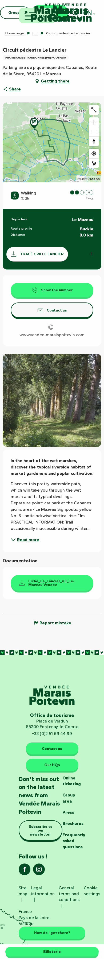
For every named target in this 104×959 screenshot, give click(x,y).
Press (68, 812)
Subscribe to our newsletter (41, 830)
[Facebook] (24, 871)
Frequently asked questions (73, 840)
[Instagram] (39, 871)
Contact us (52, 748)
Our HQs (52, 764)
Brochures (72, 823)
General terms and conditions (69, 893)
